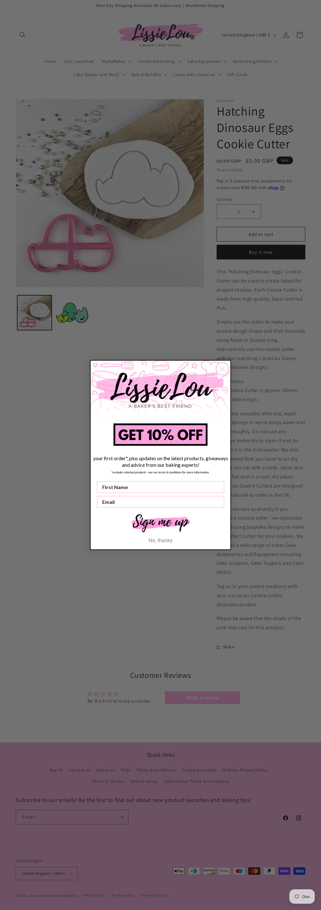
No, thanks (160, 540)
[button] (160, 522)
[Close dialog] (222, 368)
